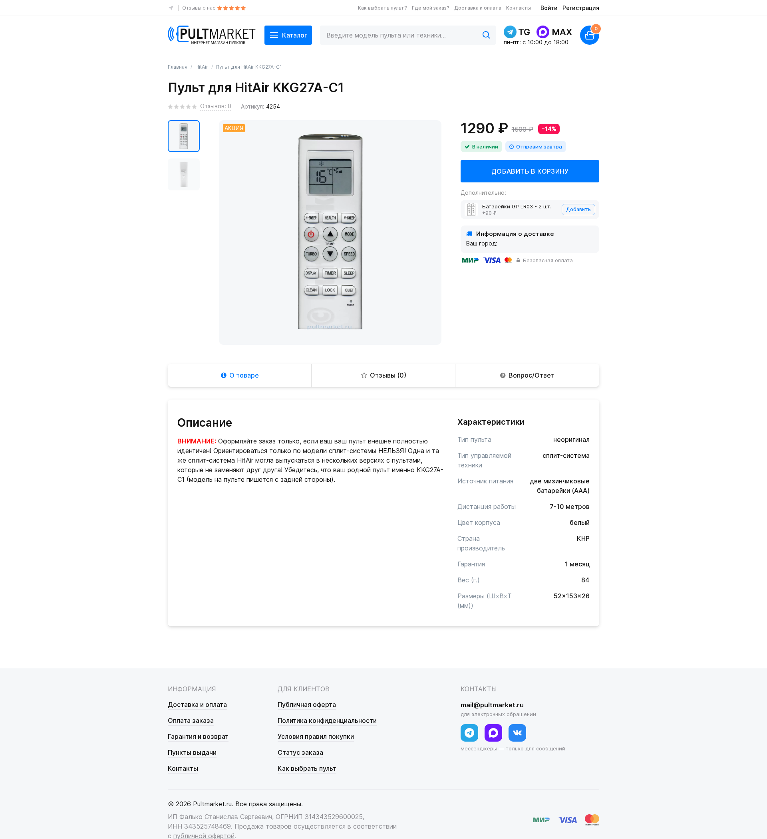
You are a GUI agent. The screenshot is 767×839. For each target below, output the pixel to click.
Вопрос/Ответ (531, 375)
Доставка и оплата (477, 8)
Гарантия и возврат (198, 736)
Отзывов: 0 (215, 106)
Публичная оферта (307, 704)
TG (524, 32)
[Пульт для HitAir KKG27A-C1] (184, 136)
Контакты (518, 8)
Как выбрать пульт (307, 768)
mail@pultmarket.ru (492, 705)
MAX (562, 32)
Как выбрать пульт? (382, 8)
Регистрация (580, 7)
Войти (549, 7)
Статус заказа (300, 752)
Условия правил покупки (316, 736)
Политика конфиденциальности (327, 720)
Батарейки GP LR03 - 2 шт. (516, 206)
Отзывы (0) (388, 375)
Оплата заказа (191, 720)
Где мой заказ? (430, 8)
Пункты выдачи (192, 752)
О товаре (244, 375)
